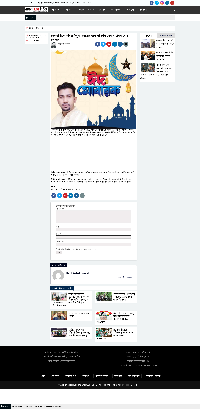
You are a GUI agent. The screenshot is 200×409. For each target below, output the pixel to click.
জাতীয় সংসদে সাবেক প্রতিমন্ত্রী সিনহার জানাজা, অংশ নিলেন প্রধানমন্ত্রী (79, 333)
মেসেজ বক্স (60, 209)
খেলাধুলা (130, 9)
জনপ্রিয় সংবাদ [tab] (166, 35)
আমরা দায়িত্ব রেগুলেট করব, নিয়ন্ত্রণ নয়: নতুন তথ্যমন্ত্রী (165, 43)
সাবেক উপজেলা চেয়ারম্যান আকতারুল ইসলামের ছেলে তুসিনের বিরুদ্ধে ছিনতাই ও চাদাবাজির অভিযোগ (156, 71)
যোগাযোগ (55, 376)
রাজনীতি (80, 9)
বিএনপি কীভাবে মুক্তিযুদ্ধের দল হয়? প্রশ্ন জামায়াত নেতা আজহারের (115, 334)
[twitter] (157, 3)
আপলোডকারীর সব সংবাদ (123, 277)
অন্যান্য (55, 14)
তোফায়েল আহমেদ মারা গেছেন (79, 315)
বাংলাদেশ (67, 9)
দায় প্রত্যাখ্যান (134, 376)
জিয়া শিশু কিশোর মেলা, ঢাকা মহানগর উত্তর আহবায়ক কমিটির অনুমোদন (115, 317)
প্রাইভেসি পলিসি (101, 376)
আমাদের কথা (71, 376)
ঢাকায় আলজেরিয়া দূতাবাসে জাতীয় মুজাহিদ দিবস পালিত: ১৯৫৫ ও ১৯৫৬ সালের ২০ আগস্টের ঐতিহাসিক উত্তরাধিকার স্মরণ (71, 300)
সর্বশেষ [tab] (148, 35)
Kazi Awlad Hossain (78, 273)
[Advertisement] (93, 161)
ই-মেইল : (59, 234)
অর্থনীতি (91, 9)
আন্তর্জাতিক (115, 9)
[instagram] (162, 3)
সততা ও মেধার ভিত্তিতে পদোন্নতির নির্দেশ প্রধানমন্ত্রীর (165, 56)
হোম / (31, 28)
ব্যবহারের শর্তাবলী (153, 376)
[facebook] (152, 3)
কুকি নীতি (118, 376)
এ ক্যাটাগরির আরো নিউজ (62, 288)
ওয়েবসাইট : (60, 242)
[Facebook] (97, 44)
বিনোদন (143, 9)
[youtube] (172, 3)
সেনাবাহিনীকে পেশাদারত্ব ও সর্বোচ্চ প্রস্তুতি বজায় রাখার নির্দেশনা (124, 297)
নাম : (58, 227)
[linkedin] (167, 3)
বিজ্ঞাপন (86, 376)
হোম (43, 376)
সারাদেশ (101, 9)
